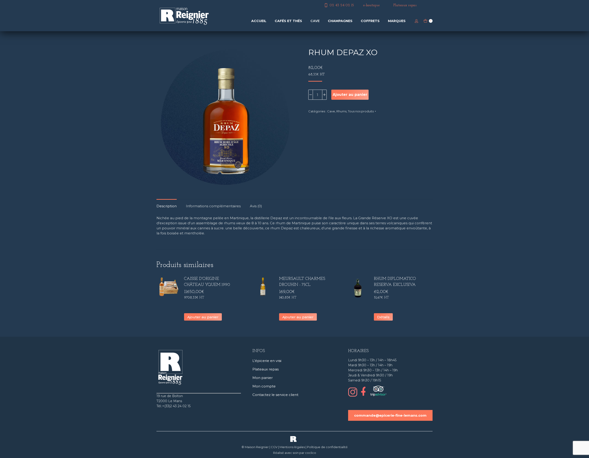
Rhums (341, 111)
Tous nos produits (361, 111)
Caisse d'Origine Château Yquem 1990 (207, 282)
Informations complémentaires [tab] (213, 206)
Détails (383, 317)
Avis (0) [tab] (256, 206)
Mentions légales (292, 447)
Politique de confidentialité (327, 447)
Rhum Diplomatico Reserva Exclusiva (395, 282)
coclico (310, 453)
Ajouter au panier (350, 94)
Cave (331, 111)
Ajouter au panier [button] (203, 317)
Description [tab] (166, 206)
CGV (274, 447)
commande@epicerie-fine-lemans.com (390, 415)
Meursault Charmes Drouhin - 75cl (302, 282)
